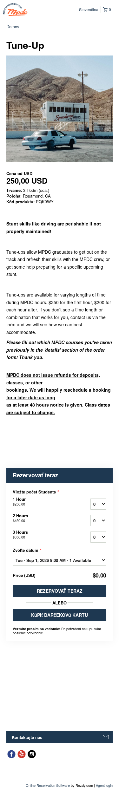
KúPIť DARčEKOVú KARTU (59, 615)
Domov (12, 26)
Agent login (104, 785)
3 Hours (20, 534)
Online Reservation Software (48, 785)
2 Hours (20, 518)
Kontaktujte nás (27, 737)
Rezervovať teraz (60, 591)
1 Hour (19, 501)
